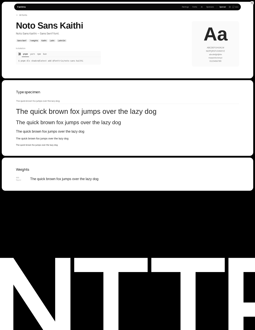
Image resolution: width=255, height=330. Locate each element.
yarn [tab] (32, 54)
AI (201, 7)
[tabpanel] (58, 61)
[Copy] (252, 3)
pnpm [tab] (25, 54)
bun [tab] (45, 54)
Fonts (194, 7)
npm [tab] (39, 54)
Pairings (185, 7)
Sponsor (222, 7)
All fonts (23, 15)
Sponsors (210, 7)
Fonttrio (21, 6)
